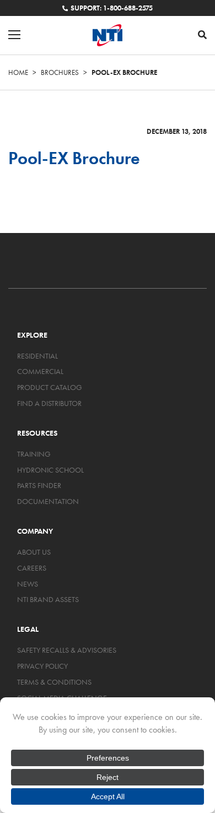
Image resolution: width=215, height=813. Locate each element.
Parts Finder (39, 485)
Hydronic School (50, 470)
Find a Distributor (49, 403)
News (27, 584)
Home (18, 72)
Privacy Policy (42, 666)
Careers (31, 568)
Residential (37, 356)
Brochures (60, 72)
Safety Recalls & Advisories (66, 650)
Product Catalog (49, 387)
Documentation (48, 501)
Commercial (40, 371)
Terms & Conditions (54, 682)
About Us (34, 552)
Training (34, 454)
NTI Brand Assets (48, 599)
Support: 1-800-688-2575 (112, 8)
